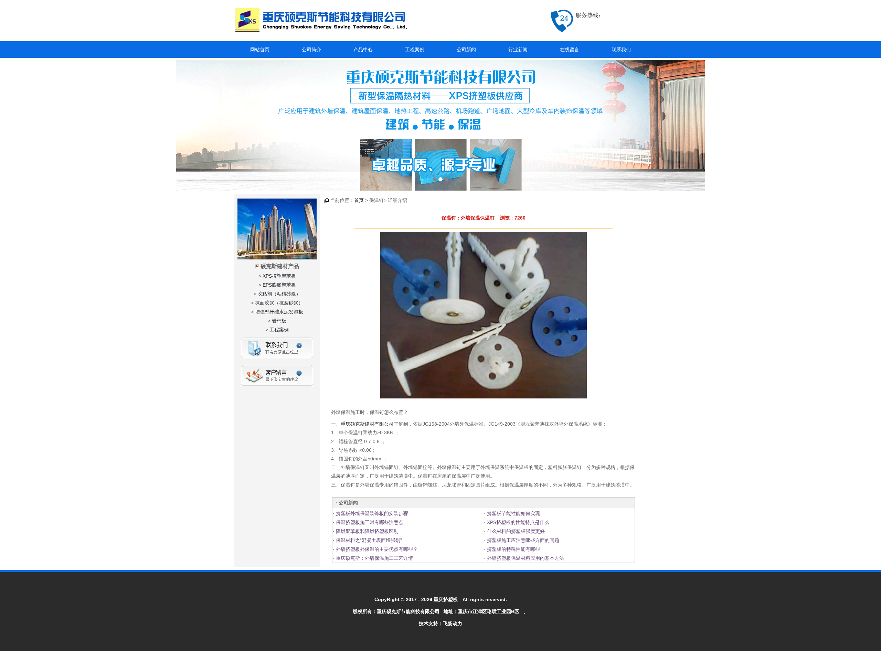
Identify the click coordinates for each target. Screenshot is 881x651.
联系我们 (621, 49)
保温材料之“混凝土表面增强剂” (368, 540)
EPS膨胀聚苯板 (279, 285)
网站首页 (259, 49)
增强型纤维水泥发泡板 (279, 311)
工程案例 (414, 49)
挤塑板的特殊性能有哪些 (513, 549)
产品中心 (363, 49)
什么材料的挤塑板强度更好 (515, 531)
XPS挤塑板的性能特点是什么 (517, 522)
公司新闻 (466, 49)
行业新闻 (518, 49)
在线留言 (569, 49)
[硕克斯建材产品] (440, 125)
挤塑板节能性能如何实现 (513, 513)
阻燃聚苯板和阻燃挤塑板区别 (367, 531)
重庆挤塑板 (446, 599)
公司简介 (311, 49)
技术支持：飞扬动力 (440, 623)
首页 (359, 200)
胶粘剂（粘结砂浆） (279, 294)
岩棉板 (279, 320)
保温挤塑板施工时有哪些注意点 (369, 522)
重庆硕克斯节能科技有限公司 (408, 611)
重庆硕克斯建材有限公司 (367, 424)
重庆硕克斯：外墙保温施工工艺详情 (374, 558)
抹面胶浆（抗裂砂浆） (279, 303)
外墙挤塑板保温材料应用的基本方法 (525, 558)
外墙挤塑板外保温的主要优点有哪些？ (376, 549)
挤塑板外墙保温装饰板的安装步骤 (371, 513)
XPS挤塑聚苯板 (279, 276)
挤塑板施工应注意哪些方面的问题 (522, 540)
